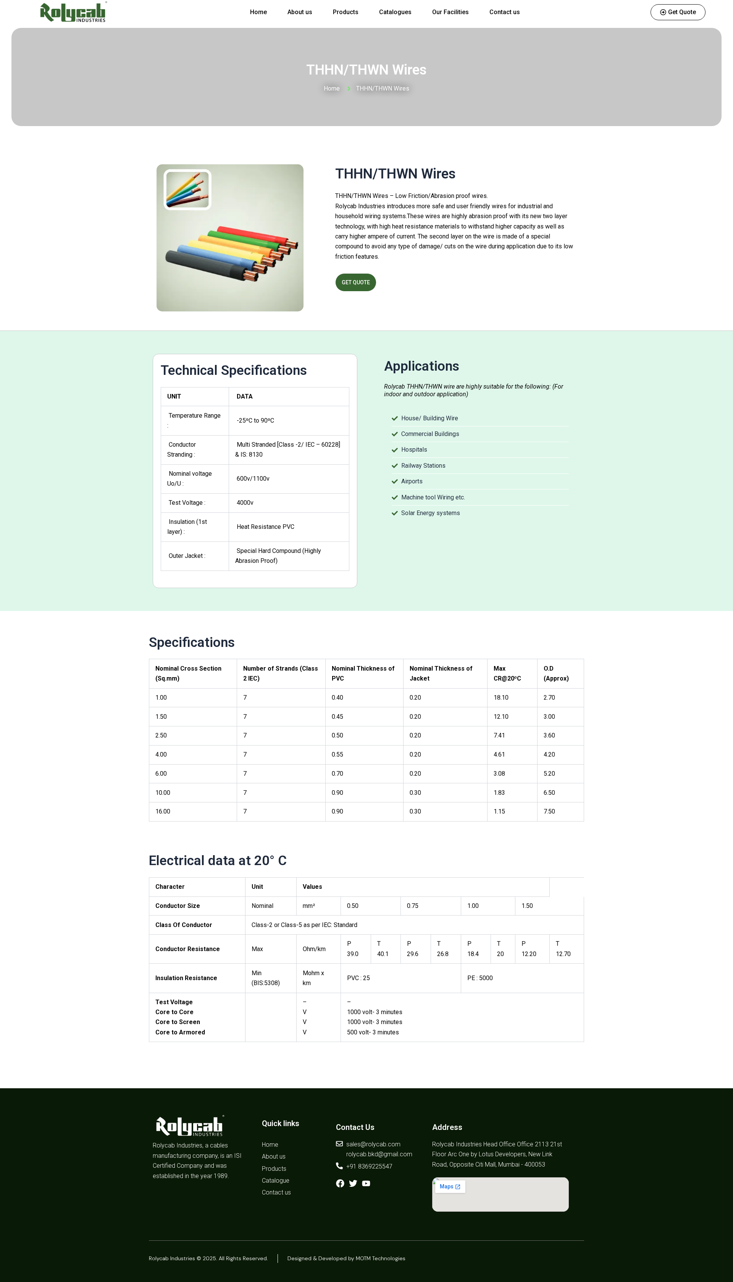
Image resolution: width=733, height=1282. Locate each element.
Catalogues (395, 12)
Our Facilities (450, 12)
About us (299, 12)
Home (258, 12)
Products (345, 12)
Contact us (504, 12)
